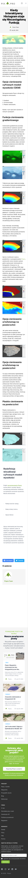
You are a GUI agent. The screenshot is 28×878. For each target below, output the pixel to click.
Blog (2, 796)
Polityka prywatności (7, 817)
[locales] (21, 3)
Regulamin (4, 820)
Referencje (4, 799)
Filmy (2, 832)
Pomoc (3, 839)
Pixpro (23, 259)
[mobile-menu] (25, 3)
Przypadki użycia (6, 793)
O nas (3, 808)
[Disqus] (14, 608)
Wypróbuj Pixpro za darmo (14, 769)
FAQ (2, 835)
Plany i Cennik (5, 786)
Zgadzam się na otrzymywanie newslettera (14, 858)
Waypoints (4, 790)
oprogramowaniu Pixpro (14, 485)
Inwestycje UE (5, 814)
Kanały (3, 829)
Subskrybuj (5, 861)
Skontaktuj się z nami (7, 811)
